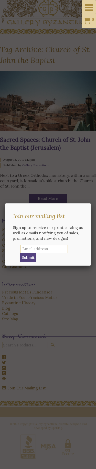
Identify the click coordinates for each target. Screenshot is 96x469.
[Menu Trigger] (89, 7)
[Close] (90, 203)
